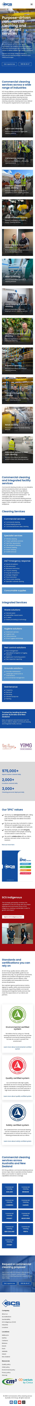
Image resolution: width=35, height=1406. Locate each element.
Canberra (5, 1340)
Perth (3, 1349)
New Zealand (6, 1357)
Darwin (4, 1346)
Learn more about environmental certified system (17, 1048)
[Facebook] (11, 1402)
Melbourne (5, 1335)
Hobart (4, 1354)
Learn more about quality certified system (17, 1096)
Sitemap (4, 1375)
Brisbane (4, 1343)
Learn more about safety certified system (17, 1141)
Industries (5, 1325)
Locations (5, 1327)
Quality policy (6, 1364)
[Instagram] (23, 1402)
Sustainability (6, 1319)
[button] (31, 4)
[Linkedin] (15, 1402)
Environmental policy (8, 1370)
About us (5, 1314)
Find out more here (8, 845)
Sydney (4, 1338)
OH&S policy (6, 1367)
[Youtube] (19, 1402)
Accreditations (6, 1317)
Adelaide (4, 1351)
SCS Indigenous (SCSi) (9, 1322)
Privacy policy (6, 1372)
